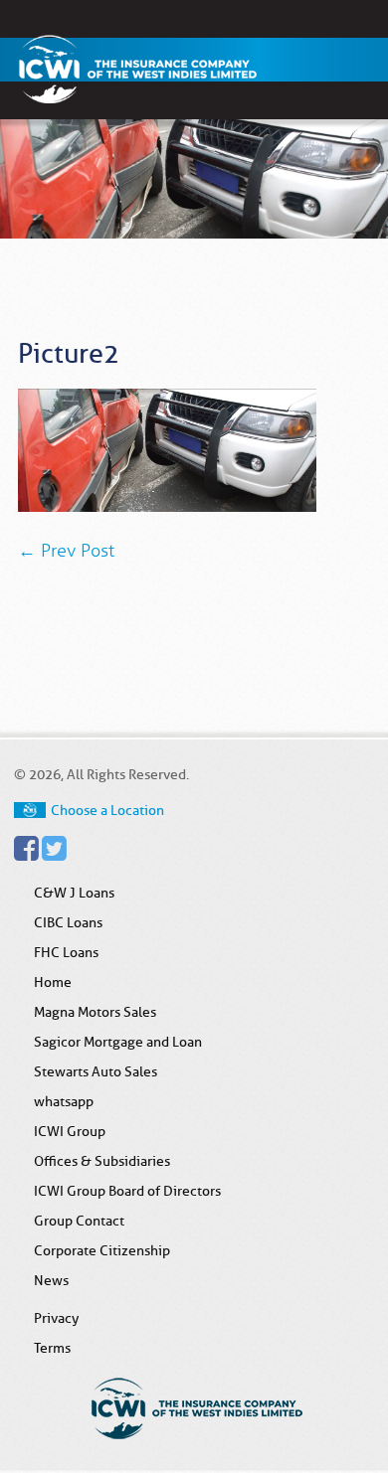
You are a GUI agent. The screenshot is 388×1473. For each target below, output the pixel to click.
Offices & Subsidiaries (102, 1161)
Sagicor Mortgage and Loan (118, 1042)
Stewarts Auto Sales (95, 1071)
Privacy (56, 1318)
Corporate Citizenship (102, 1250)
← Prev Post (66, 551)
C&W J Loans (74, 892)
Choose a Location (107, 810)
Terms (52, 1348)
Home (53, 982)
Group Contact (79, 1220)
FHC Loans (66, 952)
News (51, 1280)
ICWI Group (69, 1131)
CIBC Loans (68, 922)
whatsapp (64, 1101)
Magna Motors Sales (95, 1012)
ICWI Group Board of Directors (127, 1191)
